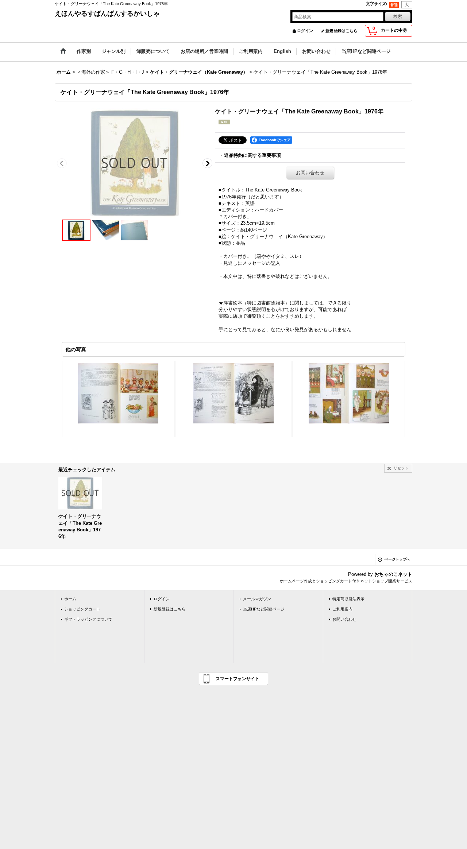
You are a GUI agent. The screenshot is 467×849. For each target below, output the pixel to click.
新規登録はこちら (341, 30)
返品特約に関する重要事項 (252, 155)
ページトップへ (397, 559)
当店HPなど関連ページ (264, 609)
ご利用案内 (342, 609)
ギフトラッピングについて (88, 619)
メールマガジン (257, 599)
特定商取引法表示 (348, 599)
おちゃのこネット (393, 574)
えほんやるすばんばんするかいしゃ (107, 13)
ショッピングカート (82, 609)
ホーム (70, 599)
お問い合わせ (310, 172)
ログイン (305, 30)
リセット (401, 468)
